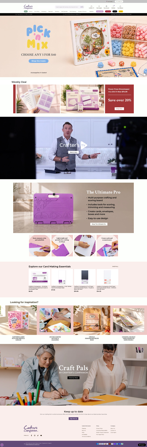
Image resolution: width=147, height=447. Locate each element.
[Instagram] (34, 435)
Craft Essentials (64, 11)
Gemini (30, 11)
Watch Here (73, 152)
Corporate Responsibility (101, 430)
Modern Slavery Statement (102, 432)
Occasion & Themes (82, 11)
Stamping (57, 11)
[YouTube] (41, 435)
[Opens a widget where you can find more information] (142, 445)
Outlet (121, 11)
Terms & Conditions (86, 436)
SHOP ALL (115, 266)
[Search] (82, 7)
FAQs (83, 432)
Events (114, 11)
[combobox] (69, 7)
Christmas (108, 11)
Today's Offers (100, 11)
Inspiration (91, 11)
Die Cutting (36, 11)
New (26, 11)
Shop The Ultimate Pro (99, 224)
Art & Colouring (73, 11)
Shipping (84, 428)
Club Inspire (113, 432)
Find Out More (73, 377)
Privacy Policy (99, 428)
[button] (81, 7)
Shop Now (116, 46)
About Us (113, 428)
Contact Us (119, 1)
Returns (84, 430)
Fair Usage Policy (100, 434)
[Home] (33, 429)
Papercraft (50, 11)
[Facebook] (31, 435)
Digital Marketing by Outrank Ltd (32, 444)
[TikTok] (38, 435)
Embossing (43, 11)
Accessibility (84, 434)
